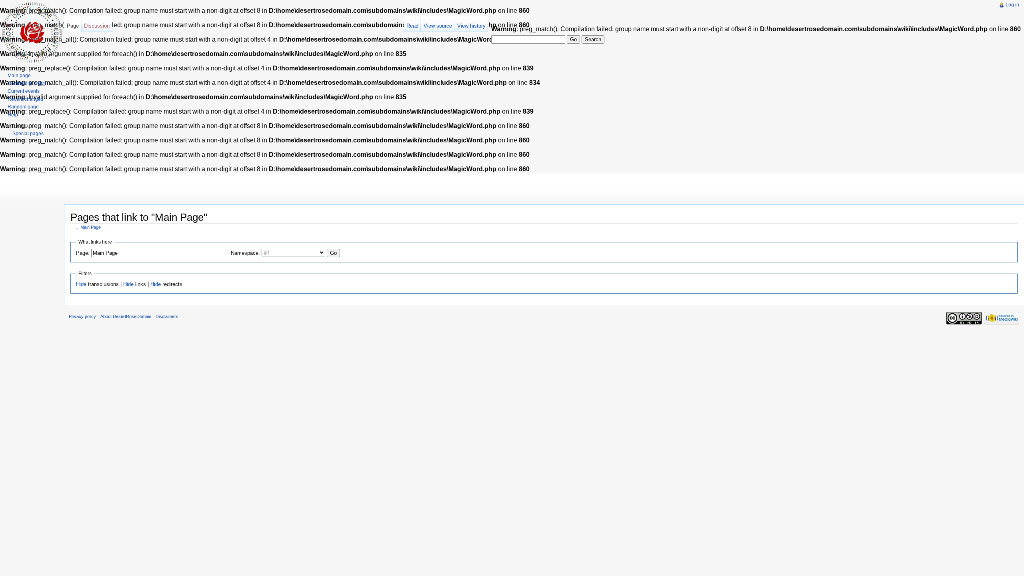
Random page (23, 107)
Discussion (97, 26)
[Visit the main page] (32, 32)
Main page (19, 75)
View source (438, 26)
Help (13, 115)
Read (412, 26)
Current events (24, 91)
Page (73, 26)
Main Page (90, 227)
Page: (83, 253)
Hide (81, 284)
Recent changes (25, 99)
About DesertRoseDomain (125, 316)
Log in (1012, 5)
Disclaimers (167, 316)
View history (471, 26)
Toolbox (20, 126)
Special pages (28, 133)
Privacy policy (82, 316)
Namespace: (245, 253)
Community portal (27, 83)
